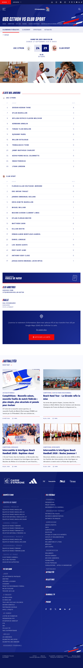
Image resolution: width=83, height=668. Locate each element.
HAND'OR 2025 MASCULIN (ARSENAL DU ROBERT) (51, 24)
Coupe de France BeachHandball (61, 393)
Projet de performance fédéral (13, 586)
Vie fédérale (50, 495)
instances (4, 2)
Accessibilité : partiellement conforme (58, 656)
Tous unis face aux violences (13, 602)
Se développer (7, 597)
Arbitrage (48, 539)
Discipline (48, 532)
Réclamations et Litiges (53, 542)
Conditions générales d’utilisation (38, 657)
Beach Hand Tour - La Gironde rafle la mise (61, 397)
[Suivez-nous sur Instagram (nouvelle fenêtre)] (71, 2)
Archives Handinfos (52, 558)
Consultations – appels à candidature (58, 565)
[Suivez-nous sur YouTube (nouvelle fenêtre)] (76, 2)
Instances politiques (52, 513)
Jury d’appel (49, 546)
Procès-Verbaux (50, 555)
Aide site (43, 656)
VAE (4, 625)
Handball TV (50, 595)
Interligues (14, 447)
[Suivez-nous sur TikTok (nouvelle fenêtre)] (81, 2)
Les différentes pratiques (11, 576)
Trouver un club (8, 591)
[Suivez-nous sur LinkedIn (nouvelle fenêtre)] (79, 2)
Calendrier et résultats (11, 30)
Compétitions (11, 24)
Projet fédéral (50, 505)
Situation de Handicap (10, 621)
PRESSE (48, 602)
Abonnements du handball (54, 507)
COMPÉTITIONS (49, 530)
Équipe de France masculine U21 (14, 512)
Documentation (52, 550)
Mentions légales (76, 656)
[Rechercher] (79, 9)
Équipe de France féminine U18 (13, 530)
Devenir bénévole (9, 604)
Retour (6, 35)
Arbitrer (6, 579)
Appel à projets (8, 609)
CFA (4, 623)
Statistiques (37, 30)
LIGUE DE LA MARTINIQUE (34, 24)
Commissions (51, 522)
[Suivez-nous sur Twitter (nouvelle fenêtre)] (74, 2)
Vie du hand (7, 569)
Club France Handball (10, 557)
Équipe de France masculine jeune (14, 542)
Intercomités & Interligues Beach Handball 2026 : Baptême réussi (19, 452)
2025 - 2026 (18, 24)
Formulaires (49, 560)
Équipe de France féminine (12, 525)
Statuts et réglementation (54, 537)
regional (24, 24)
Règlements (49, 553)
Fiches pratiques (51, 563)
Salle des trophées (9, 559)
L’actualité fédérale (8, 393)
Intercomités (56, 447)
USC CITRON (18, 48)
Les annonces (7, 637)
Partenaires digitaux (10, 607)
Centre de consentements (74, 657)
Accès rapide (16, 2)
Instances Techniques (52, 518)
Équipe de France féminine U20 (13, 528)
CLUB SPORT (64, 48)
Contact (35, 656)
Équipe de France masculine (12, 509)
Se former (7, 613)
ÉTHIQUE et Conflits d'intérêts (56, 534)
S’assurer (6, 583)
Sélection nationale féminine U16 (14, 533)
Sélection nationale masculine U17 (15, 517)
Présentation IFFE (9, 618)
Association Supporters (11, 562)
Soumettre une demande (11, 642)
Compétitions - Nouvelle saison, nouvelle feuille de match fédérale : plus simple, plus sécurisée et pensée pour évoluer (21, 400)
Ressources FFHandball (12, 645)
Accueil (4, 24)
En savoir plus (41, 330)
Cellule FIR (6, 628)
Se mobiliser (7, 600)
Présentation (49, 502)
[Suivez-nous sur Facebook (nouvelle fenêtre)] (69, 2)
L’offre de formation (10, 616)
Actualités (48, 30)
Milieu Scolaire (8, 588)
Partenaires (51, 569)
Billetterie (50, 580)
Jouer (5, 574)
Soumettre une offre (10, 639)
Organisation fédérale (55, 511)
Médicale (48, 544)
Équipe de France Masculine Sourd (15, 519)
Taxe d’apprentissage (10, 630)
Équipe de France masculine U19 (14, 514)
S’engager (7, 595)
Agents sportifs (50, 525)
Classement (26, 30)
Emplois (6, 634)
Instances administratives (54, 516)
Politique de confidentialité (57, 657)
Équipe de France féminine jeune (14, 551)
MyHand (48, 587)
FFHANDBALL (50, 499)
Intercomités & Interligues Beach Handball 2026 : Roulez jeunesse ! (60, 452)
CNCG (47, 527)
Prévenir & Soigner (9, 581)
